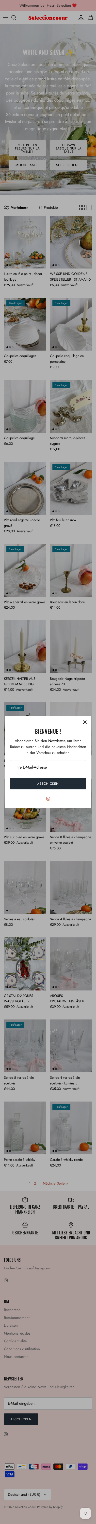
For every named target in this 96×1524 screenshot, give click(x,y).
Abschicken (48, 783)
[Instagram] (48, 799)
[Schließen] (85, 722)
